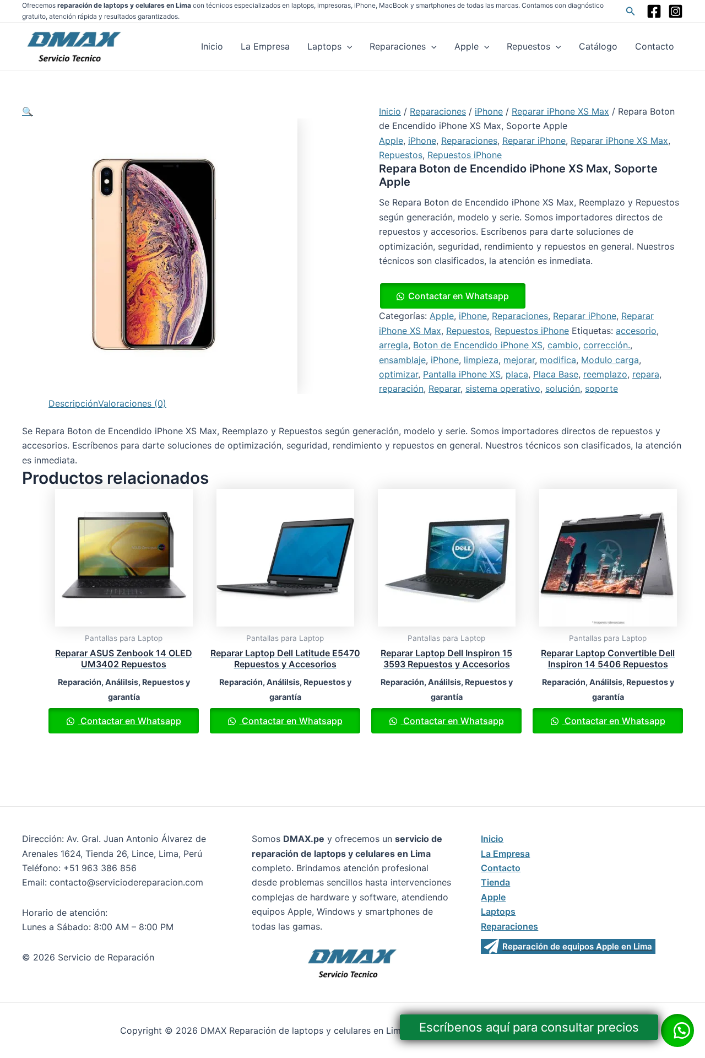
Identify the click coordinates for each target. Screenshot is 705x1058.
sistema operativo (502, 388)
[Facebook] (654, 11)
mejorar (519, 359)
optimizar (398, 374)
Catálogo (598, 46)
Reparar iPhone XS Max (560, 111)
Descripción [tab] (73, 403)
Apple (466, 46)
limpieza (481, 359)
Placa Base (555, 374)
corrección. (606, 344)
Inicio (212, 46)
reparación (401, 388)
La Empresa (265, 46)
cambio (562, 344)
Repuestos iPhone (464, 154)
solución (562, 388)
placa (517, 374)
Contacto (654, 46)
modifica (558, 359)
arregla (393, 344)
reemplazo (605, 374)
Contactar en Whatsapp (458, 295)
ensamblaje (402, 359)
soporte (601, 388)
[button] (27, 111)
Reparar (444, 388)
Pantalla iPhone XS (462, 374)
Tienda (495, 882)
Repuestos (528, 46)
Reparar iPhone (534, 140)
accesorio (636, 330)
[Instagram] (675, 11)
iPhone (489, 111)
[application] (346, 46)
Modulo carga (610, 359)
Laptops (324, 46)
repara (645, 374)
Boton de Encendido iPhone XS (478, 344)
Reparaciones (398, 46)
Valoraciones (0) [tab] (132, 403)
